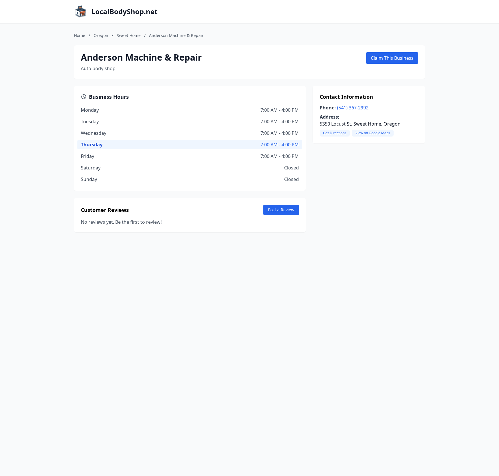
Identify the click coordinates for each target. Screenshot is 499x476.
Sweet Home (129, 35)
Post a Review (281, 209)
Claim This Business (392, 58)
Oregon (101, 35)
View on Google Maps (372, 132)
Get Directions (334, 132)
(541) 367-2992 (352, 107)
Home (79, 35)
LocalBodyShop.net (124, 11)
